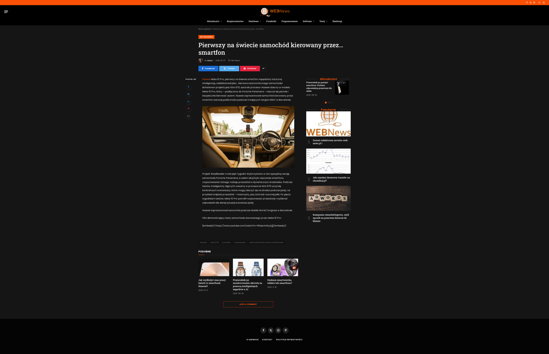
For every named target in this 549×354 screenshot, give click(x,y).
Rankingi (337, 21)
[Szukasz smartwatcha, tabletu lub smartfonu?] (282, 267)
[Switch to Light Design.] (539, 3)
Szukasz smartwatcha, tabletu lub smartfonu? (279, 281)
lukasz (210, 60)
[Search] (543, 2)
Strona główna (204, 29)
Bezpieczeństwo (235, 21)
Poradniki (271, 21)
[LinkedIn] (188, 101)
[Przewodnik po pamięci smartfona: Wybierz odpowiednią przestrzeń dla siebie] (343, 88)
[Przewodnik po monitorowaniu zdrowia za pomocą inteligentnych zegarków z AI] (248, 267)
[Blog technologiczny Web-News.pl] (274, 11)
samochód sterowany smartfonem (266, 242)
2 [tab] (328, 102)
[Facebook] (188, 87)
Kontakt (267, 339)
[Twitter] (188, 94)
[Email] (188, 116)
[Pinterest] (188, 109)
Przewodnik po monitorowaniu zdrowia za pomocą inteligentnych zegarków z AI (247, 284)
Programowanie (290, 21)
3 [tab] (331, 102)
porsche (226, 242)
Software (307, 21)
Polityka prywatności (289, 339)
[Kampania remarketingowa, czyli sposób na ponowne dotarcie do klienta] (328, 198)
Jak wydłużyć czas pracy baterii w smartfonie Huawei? (212, 283)
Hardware (254, 21)
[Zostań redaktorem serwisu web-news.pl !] (328, 123)
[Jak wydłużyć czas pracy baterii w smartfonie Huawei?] (213, 267)
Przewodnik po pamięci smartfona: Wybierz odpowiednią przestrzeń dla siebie (319, 86)
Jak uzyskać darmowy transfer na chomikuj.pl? (331, 179)
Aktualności (213, 21)
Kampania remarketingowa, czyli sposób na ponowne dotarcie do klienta (331, 217)
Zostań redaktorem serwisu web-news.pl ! (330, 142)
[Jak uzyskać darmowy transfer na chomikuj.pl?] (328, 161)
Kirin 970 (215, 242)
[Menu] (6, 11)
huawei (203, 242)
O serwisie (252, 339)
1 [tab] (325, 102)
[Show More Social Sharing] (263, 68)
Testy (322, 21)
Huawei (206, 79)
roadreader (240, 242)
